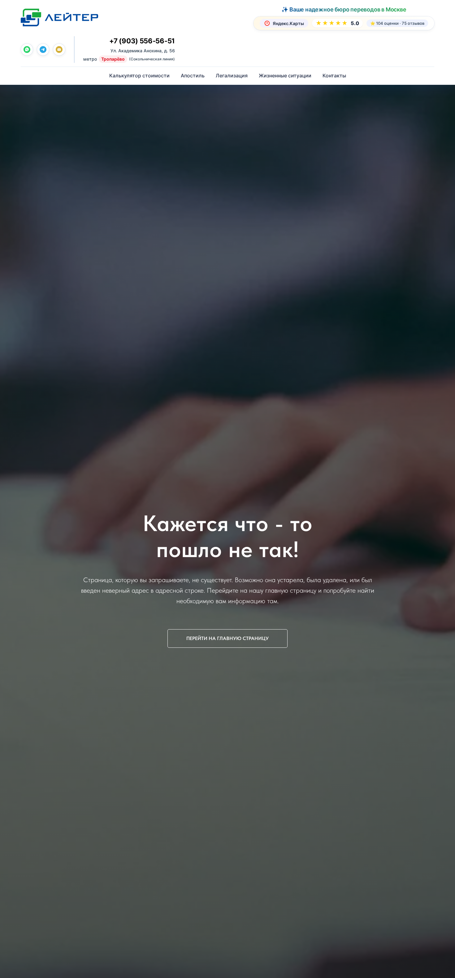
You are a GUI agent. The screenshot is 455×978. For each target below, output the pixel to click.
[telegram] (43, 49)
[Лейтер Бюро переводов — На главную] (59, 17)
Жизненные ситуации (285, 75)
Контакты (334, 75)
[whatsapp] (27, 49)
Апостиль (193, 75)
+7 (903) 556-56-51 (142, 41)
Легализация (232, 75)
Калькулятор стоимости (139, 75)
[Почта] (59, 49)
